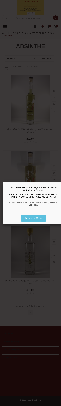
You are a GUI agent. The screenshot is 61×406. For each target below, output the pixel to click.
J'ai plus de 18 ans (33, 218)
